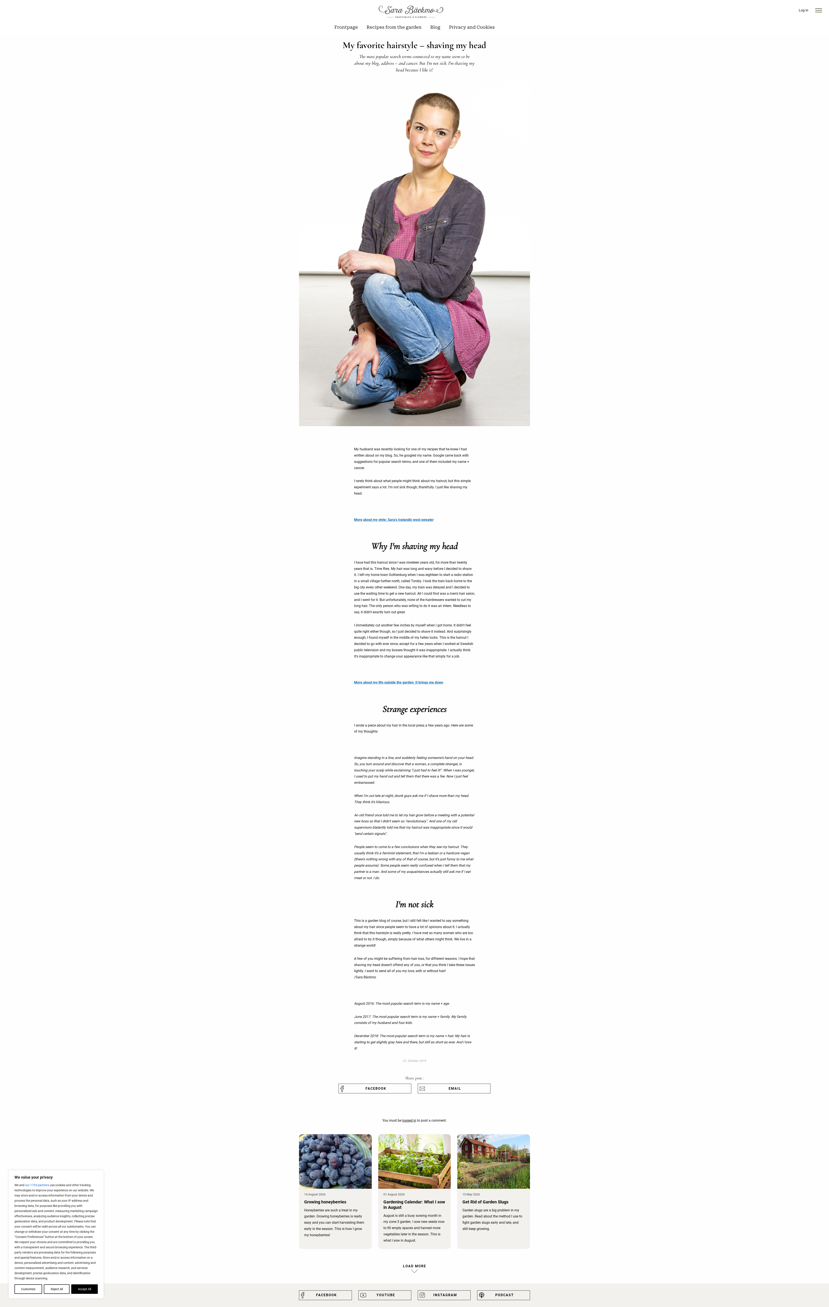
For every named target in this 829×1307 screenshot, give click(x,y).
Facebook (375, 1088)
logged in (409, 1120)
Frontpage (346, 27)
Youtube (386, 1295)
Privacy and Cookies (472, 27)
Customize (28, 1289)
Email (455, 1088)
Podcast (504, 1295)
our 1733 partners (37, 1185)
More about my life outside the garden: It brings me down (398, 682)
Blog (435, 27)
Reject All (57, 1289)
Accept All (84, 1289)
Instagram (445, 1295)
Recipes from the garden (394, 27)
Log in (803, 10)
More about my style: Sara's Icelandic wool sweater (394, 520)
